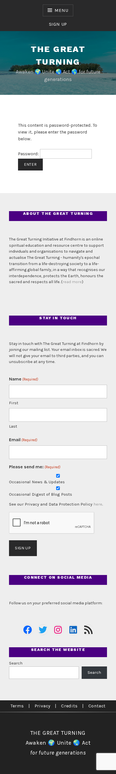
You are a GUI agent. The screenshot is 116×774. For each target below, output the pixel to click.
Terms (17, 706)
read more (72, 281)
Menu (61, 10)
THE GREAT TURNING (58, 733)
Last (13, 426)
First (13, 402)
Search (16, 663)
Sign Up (58, 24)
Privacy (43, 706)
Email (23, 439)
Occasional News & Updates (37, 481)
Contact (97, 706)
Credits (69, 706)
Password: (29, 153)
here (97, 504)
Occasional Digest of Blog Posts (40, 494)
